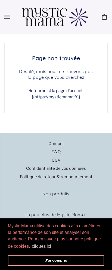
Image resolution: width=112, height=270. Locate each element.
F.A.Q (56, 151)
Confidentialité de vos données (56, 168)
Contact (56, 143)
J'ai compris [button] (56, 260)
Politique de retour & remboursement (56, 176)
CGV (56, 160)
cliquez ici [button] (41, 246)
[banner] (55, 16)
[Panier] (105, 16)
